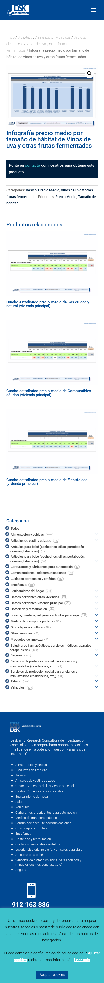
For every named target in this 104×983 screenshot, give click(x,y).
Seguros (21, 870)
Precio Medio (48, 190)
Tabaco (20, 775)
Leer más (82, 959)
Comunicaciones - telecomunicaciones (43, 823)
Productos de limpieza (31, 770)
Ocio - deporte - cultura (31, 828)
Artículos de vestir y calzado (35, 780)
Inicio (10, 37)
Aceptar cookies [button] (52, 975)
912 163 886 (30, 905)
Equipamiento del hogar (32, 796)
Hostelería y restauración (33, 839)
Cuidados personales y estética (37, 844)
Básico (31, 190)
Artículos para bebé (29, 855)
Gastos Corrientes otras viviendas (39, 791)
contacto (32, 165)
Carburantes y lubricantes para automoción (46, 812)
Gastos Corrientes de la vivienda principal (44, 786)
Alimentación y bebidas (53, 37)
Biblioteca (25, 37)
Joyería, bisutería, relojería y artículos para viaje (48, 849)
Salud (19, 802)
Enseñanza (23, 833)
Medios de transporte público (36, 818)
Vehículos (22, 807)
